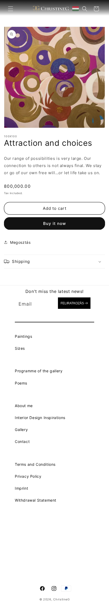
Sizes (20, 348)
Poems (21, 383)
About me (24, 405)
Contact (22, 441)
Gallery (21, 429)
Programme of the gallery (38, 371)
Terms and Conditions (35, 464)
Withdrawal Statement (35, 500)
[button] (10, 9)
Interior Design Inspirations (40, 417)
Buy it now (54, 223)
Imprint (21, 488)
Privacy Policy (28, 476)
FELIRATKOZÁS (72, 303)
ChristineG (61, 599)
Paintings (23, 336)
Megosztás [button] (20, 242)
